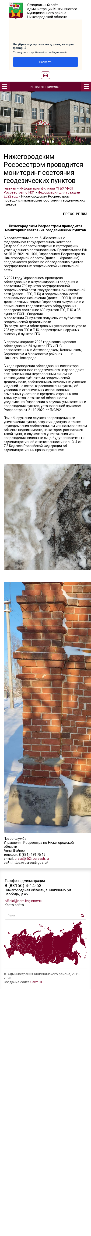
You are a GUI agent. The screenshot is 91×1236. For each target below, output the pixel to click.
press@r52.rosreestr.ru (32, 859)
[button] (38, 141)
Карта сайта (14, 905)
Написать (45, 62)
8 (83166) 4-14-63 (23, 885)
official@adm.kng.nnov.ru (23, 901)
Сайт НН (36, 982)
